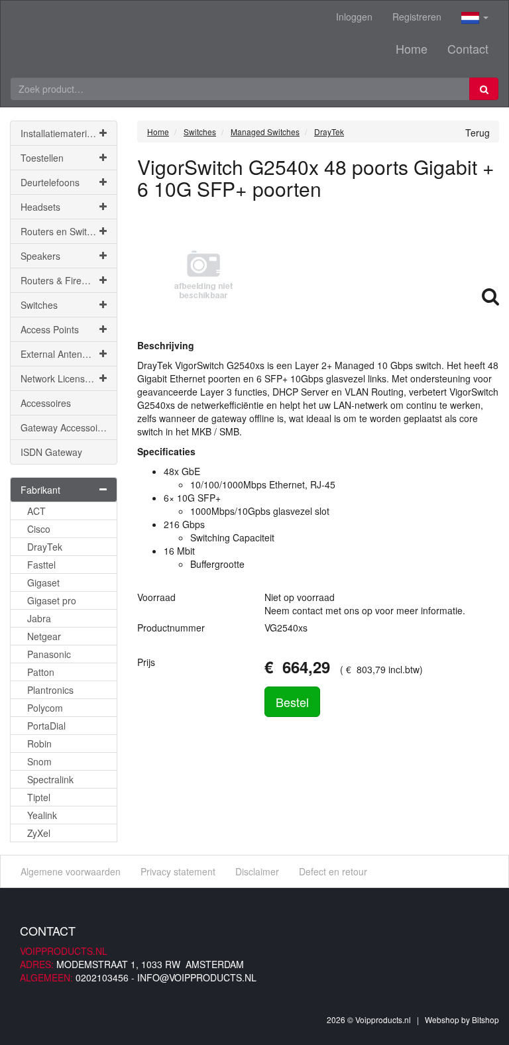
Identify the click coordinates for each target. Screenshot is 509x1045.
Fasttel (41, 564)
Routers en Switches (64, 231)
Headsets (40, 206)
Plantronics (50, 689)
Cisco (38, 528)
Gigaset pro (51, 600)
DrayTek (44, 546)
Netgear (44, 636)
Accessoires (46, 403)
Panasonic (49, 654)
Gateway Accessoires (66, 427)
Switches (39, 304)
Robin (39, 743)
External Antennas (59, 353)
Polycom (45, 707)
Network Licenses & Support (69, 378)
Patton (40, 672)
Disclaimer (257, 871)
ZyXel (38, 833)
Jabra (39, 618)
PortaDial (46, 725)
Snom (39, 761)
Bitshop (485, 1019)
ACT (36, 511)
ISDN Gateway (51, 452)
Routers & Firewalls (61, 280)
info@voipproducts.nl (196, 977)
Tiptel (38, 797)
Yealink (42, 815)
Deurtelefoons (50, 182)
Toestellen (42, 157)
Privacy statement (178, 871)
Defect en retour (333, 871)
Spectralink (50, 779)
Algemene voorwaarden (71, 871)
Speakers (40, 255)
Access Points (50, 329)
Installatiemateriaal (60, 133)
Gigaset (43, 582)
